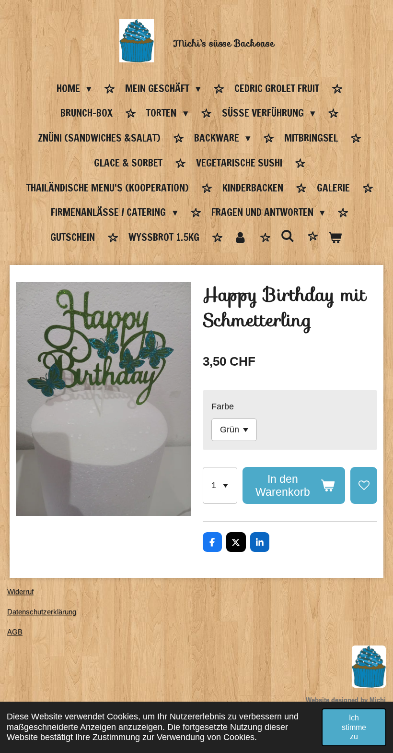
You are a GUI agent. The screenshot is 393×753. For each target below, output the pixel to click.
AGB (15, 632)
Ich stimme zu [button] (354, 727)
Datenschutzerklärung (41, 612)
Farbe (222, 406)
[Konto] (240, 238)
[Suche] (288, 236)
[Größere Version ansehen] (369, 666)
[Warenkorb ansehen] (335, 238)
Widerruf (20, 591)
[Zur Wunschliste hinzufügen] (363, 485)
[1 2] (220, 485)
